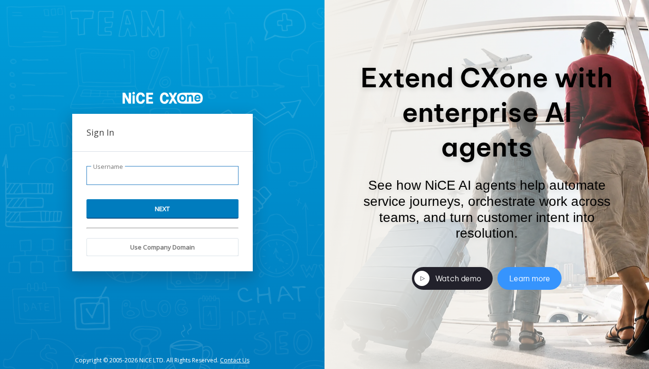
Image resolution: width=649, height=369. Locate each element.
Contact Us (234, 360)
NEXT (162, 208)
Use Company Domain (162, 247)
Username (108, 167)
